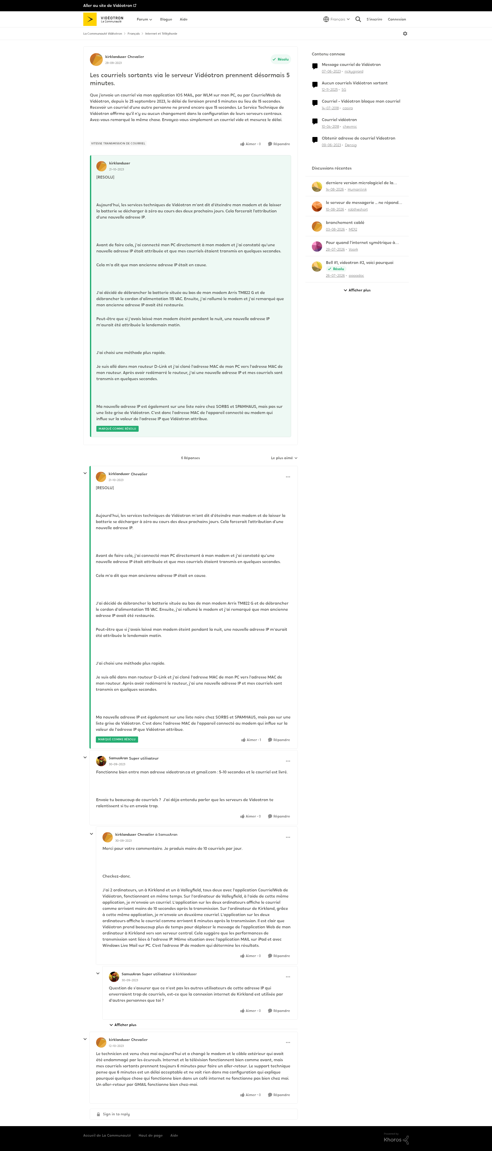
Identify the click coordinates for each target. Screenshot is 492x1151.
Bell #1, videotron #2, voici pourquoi (359, 262)
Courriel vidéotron (339, 119)
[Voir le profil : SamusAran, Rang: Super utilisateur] (101, 761)
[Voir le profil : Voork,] (317, 246)
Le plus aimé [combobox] (284, 458)
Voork (353, 249)
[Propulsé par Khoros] (396, 1139)
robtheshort (358, 209)
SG (344, 89)
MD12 (353, 229)
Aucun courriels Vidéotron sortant (355, 83)
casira (348, 108)
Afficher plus (125, 1024)
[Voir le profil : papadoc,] (317, 266)
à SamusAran (166, 834)
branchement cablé (345, 222)
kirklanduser (115, 56)
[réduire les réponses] (85, 473)
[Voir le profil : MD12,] (317, 226)
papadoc (356, 275)
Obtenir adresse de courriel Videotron (358, 138)
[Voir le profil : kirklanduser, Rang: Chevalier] (96, 59)
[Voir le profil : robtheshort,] (317, 206)
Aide (174, 1135)
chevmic (350, 126)
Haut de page (151, 1135)
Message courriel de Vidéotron (351, 64)
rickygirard (354, 71)
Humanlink (357, 189)
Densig (351, 145)
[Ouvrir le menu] (405, 33)
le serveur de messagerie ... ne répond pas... (362, 202)
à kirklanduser (185, 974)
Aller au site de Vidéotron (107, 5)
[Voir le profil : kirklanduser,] (101, 166)
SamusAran (118, 758)
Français (134, 34)
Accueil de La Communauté (107, 1135)
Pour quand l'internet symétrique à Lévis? (360, 242)
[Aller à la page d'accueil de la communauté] (105, 19)
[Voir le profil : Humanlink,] (317, 187)
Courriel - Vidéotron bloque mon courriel (361, 101)
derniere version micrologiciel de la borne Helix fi (359, 183)
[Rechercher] (358, 19)
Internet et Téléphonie (161, 34)
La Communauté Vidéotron (102, 34)
